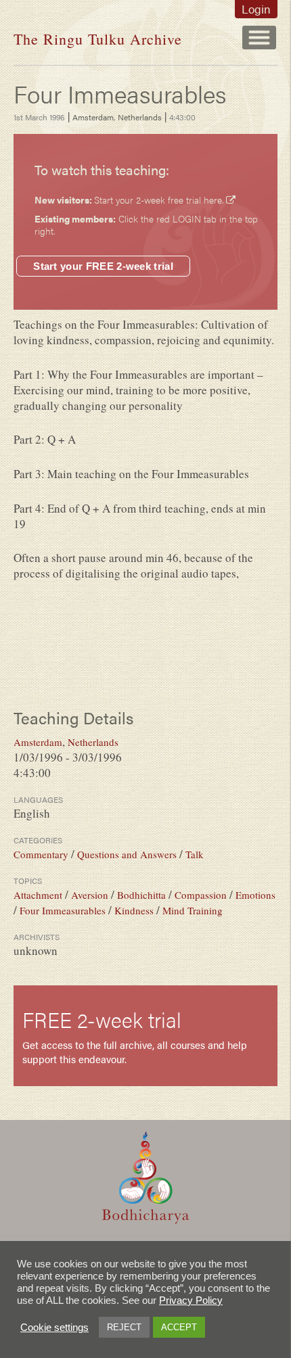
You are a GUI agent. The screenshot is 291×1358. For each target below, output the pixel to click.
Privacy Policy (191, 1300)
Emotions (255, 895)
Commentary (41, 854)
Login (256, 9)
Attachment (38, 895)
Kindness (134, 910)
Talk (194, 854)
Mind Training (192, 910)
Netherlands (140, 117)
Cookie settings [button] (54, 1327)
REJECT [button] (124, 1327)
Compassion (201, 895)
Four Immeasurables (63, 910)
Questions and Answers (127, 854)
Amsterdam (93, 117)
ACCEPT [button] (179, 1327)
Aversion (89, 895)
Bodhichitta (141, 895)
